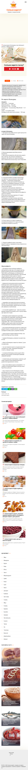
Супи (5, 584)
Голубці (5, 599)
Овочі (5, 572)
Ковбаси (6, 593)
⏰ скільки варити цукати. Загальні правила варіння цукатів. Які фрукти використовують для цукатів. (13, 515)
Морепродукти (7, 575)
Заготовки (6, 596)
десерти (7, 80)
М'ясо (5, 569)
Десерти (6, 590)
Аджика (6, 608)
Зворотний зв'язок (11, 754)
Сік (4, 627)
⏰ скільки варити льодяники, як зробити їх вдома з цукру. (12, 441)
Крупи (5, 563)
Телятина (6, 630)
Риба (5, 566)
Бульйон (6, 611)
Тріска (5, 624)
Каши (5, 581)
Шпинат (6, 639)
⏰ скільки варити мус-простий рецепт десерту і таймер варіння (14, 417)
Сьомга (5, 621)
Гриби (5, 578)
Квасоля (6, 633)
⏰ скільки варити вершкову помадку (14, 464)
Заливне (6, 615)
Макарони (6, 560)
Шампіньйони (7, 636)
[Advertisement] (14, 28)
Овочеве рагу (7, 618)
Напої (5, 587)
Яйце (5, 557)
